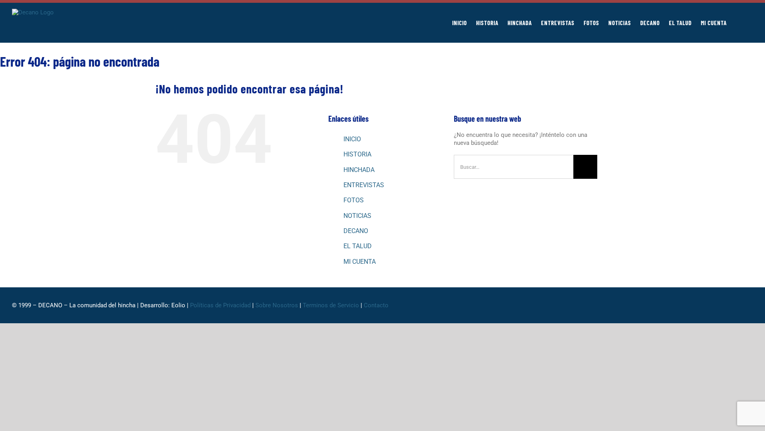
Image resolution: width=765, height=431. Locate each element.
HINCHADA (359, 170)
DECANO (355, 231)
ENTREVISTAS (363, 185)
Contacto (377, 305)
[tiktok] (725, 305)
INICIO (352, 139)
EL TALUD (357, 246)
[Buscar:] (513, 166)
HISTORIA (357, 154)
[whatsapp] (712, 305)
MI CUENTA (359, 261)
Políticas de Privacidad (220, 305)
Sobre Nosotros (276, 305)
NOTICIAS (357, 215)
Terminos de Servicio (331, 305)
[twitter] (699, 305)
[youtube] (738, 305)
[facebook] (687, 305)
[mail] (750, 305)
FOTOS (353, 200)
